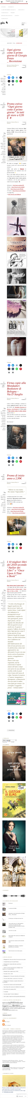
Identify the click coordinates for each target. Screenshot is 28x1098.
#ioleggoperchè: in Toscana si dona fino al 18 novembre (14, 976)
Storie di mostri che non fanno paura (15, 950)
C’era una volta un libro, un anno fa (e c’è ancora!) (13, 978)
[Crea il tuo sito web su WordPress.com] (14, 2)
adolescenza (3, 78)
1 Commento (24, 399)
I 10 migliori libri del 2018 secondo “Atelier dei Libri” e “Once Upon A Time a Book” (17, 569)
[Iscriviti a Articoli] (3, 1021)
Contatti (17, 15)
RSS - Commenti (8, 1025)
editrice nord (3, 81)
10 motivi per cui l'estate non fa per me (16, 918)
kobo (4, 146)
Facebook (6, 890)
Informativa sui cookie (8, 1092)
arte (7, 1002)
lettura (2, 84)
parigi (24, 1008)
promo (4, 157)
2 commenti (24, 581)
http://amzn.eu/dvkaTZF (18, 185)
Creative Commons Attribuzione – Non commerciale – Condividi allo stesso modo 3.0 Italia (13, 1068)
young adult (3, 162)
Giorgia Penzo (15, 65)
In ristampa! (6, 991)
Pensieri (13, 12)
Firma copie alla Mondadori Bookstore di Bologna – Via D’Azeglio (16, 388)
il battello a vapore (11, 1003)
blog (9, 1002)
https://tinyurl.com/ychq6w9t (18, 187)
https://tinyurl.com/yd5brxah (14, 194)
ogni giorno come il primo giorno (3, 154)
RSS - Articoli (7, 1021)
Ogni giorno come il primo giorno (17, 411)
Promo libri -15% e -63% (8, 973)
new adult (3, 89)
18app (4, 135)
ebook (4, 141)
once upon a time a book (3, 605)
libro (4, 86)
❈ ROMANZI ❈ (11, 6)
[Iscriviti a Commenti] (3, 1025)
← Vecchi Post (11, 730)
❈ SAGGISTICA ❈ (4, 12)
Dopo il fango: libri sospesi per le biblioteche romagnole (14, 986)
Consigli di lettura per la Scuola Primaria (11, 961)
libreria (2, 148)
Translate (12, 741)
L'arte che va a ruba (12, 930)
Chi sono (3, 6)
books (4, 79)
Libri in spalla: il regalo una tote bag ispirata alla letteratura (14, 996)
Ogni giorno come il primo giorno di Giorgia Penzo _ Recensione (17, 55)
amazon (3, 136)
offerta (2, 504)
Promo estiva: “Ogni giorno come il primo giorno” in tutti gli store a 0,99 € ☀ (15, 111)
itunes (2, 146)
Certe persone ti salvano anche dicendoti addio (12, 984)
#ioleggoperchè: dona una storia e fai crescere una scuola (14, 959)
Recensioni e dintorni (11, 66)
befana (4, 494)
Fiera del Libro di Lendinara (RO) (10, 989)
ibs (4, 144)
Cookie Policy (4, 18)
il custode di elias (19, 1003)
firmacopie (3, 415)
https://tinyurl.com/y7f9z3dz (17, 189)
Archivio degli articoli (6, 15)
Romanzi (9, 123)
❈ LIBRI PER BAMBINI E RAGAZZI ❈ (8, 9)
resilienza (3, 92)
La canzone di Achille (12, 908)
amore (4, 1002)
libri (4, 84)
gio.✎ (4, 22)
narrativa (3, 151)
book (2, 79)
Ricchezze (11, 903)
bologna (3, 410)
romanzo (4, 94)
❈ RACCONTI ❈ (21, 9)
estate (2, 144)
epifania (2, 499)
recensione (3, 91)
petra (10, 1010)
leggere (4, 83)
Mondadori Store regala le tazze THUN (11, 971)
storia (16, 1010)
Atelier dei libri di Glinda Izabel (14, 589)
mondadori (3, 418)
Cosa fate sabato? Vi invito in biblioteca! (11, 994)
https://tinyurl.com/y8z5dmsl (19, 190)
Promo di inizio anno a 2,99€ (15, 477)
